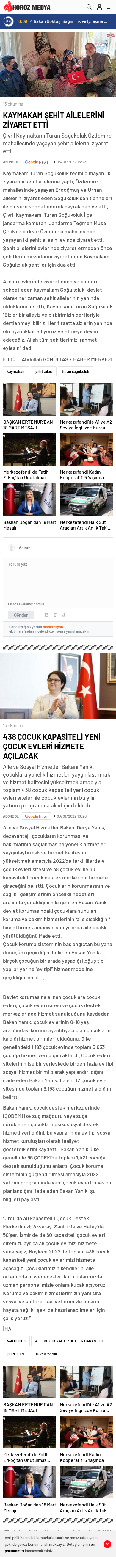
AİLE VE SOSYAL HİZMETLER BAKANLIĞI (69, 1340)
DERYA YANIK (46, 1354)
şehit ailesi (44, 371)
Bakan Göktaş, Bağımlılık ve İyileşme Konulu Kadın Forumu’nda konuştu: (71, 21)
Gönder (21, 615)
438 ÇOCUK (16, 1340)
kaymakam (16, 371)
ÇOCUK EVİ (16, 1354)
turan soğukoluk (75, 371)
